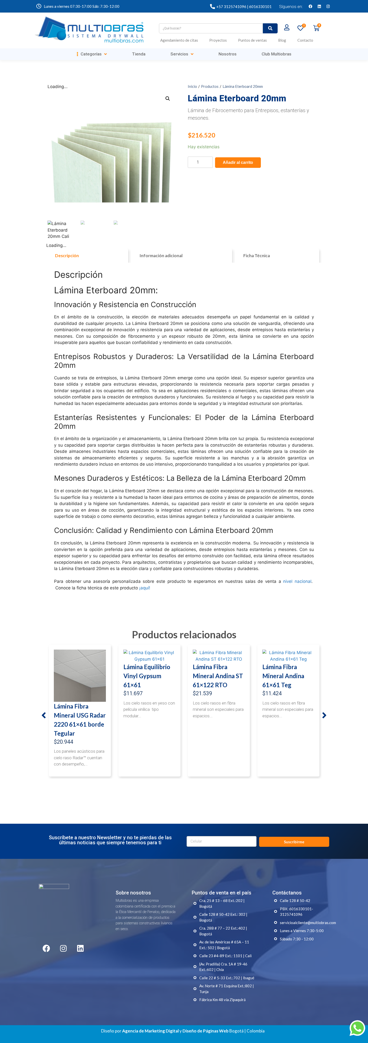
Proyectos (218, 40)
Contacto (305, 40)
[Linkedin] (319, 6)
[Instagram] (328, 6)
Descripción (67, 255)
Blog (282, 40)
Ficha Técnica (256, 255)
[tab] (87, 256)
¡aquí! (144, 587)
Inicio (192, 86)
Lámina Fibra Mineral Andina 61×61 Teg (283, 675)
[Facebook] (310, 6)
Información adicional (160, 255)
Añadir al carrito (238, 162)
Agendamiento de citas (179, 40)
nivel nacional (297, 581)
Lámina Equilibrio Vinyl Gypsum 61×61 (146, 675)
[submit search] (270, 28)
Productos (210, 86)
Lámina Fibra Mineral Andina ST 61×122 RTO (218, 675)
